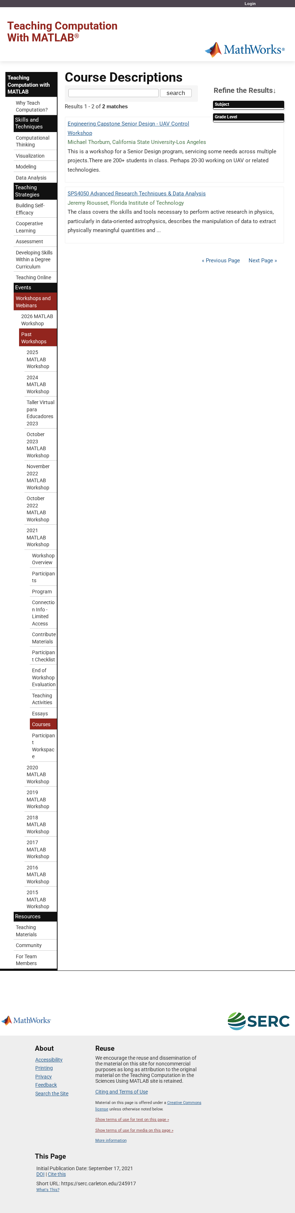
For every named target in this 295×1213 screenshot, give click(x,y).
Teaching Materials (26, 930)
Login (250, 3)
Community (29, 945)
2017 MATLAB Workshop (38, 849)
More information (111, 1140)
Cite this (57, 1174)
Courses (41, 724)
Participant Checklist (43, 656)
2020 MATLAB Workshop (38, 774)
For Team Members (26, 960)
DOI (40, 1174)
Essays (40, 713)
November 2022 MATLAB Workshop (38, 476)
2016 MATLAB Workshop (38, 874)
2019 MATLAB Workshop (38, 799)
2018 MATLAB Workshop (38, 824)
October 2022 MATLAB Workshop (38, 508)
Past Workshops (33, 337)
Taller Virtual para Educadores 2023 (40, 412)
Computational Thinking (32, 141)
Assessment (29, 241)
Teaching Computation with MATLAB (29, 84)
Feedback (46, 1085)
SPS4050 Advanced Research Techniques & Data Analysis (137, 193)
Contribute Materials (44, 638)
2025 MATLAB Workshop (38, 359)
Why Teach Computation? (32, 106)
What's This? (47, 1189)
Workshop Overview (43, 559)
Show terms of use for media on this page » (134, 1130)
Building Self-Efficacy (30, 209)
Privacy (43, 1077)
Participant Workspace (43, 746)
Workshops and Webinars (33, 301)
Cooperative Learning (29, 227)
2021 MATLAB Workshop (38, 537)
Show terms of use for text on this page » (132, 1119)
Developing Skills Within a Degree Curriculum (34, 260)
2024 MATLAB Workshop (38, 384)
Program (42, 591)
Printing (44, 1068)
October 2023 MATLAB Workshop (38, 444)
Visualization (30, 156)
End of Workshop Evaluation (44, 677)
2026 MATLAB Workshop (37, 319)
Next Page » (262, 260)
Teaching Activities (42, 699)
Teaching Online (33, 277)
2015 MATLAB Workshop (38, 899)
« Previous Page (221, 260)
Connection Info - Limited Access (43, 612)
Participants (43, 577)
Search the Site (51, 1093)
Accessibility (49, 1060)
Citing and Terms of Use (121, 1092)
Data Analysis (31, 178)
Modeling (26, 166)
